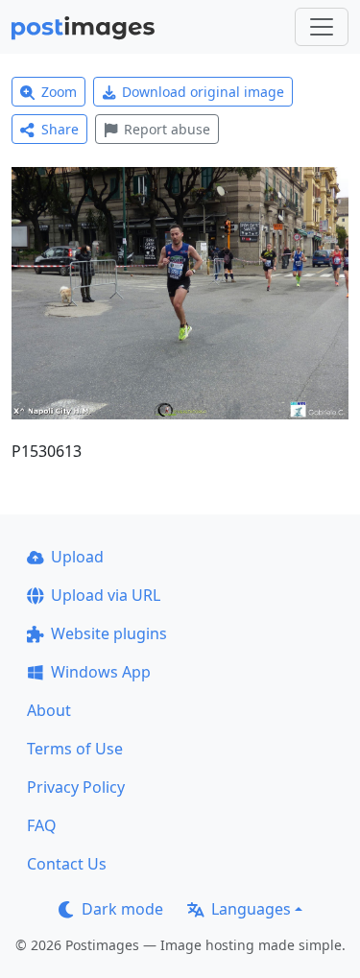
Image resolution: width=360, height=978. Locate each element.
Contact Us (67, 863)
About (49, 710)
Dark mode (122, 908)
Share (60, 129)
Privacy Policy (76, 787)
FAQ (42, 825)
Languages (251, 908)
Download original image (203, 92)
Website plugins (109, 633)
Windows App (101, 671)
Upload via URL (105, 595)
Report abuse (167, 129)
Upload (77, 556)
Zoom (59, 92)
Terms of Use (75, 748)
